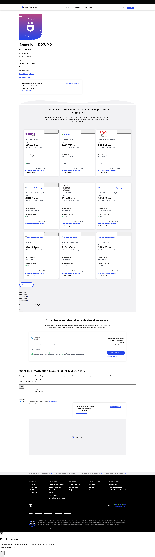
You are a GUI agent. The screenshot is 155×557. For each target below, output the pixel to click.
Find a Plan (66, 7)
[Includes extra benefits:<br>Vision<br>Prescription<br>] (124, 132)
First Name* (38, 379)
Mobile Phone (39, 391)
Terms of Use (38, 513)
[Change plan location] (24, 2)
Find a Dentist (77, 7)
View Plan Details (30, 170)
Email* (36, 389)
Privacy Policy (53, 401)
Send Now (22, 399)
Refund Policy (67, 513)
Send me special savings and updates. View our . (39, 401)
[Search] (118, 7)
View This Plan (115, 353)
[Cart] (123, 7)
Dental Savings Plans (26, 74)
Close (21, 311)
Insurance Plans (25, 77)
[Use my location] (21, 387)
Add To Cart (40, 170)
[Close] (20, 309)
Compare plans (23, 296)
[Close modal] (1, 533)
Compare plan (31, 172)
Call (112, 357)
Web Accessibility (48, 513)
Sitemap (31, 513)
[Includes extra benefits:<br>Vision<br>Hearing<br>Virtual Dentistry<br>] (51, 132)
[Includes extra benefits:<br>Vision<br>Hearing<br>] (88, 132)
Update (2, 556)
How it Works (88, 7)
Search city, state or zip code (27, 381)
